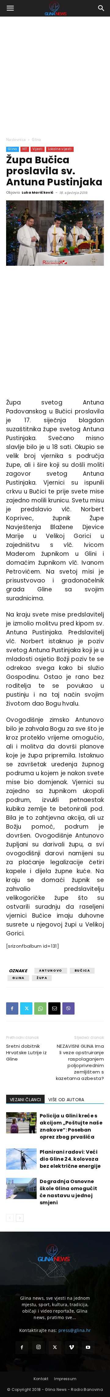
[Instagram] (38, 1347)
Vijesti (37, 149)
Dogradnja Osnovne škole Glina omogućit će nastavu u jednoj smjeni (68, 1192)
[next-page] (20, 1218)
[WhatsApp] (40, 1008)
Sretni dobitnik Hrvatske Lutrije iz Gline (26, 1052)
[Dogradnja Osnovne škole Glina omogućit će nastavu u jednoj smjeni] (21, 1188)
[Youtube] (88, 1347)
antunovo (50, 970)
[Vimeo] (71, 1347)
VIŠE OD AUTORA (66, 1100)
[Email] (54, 1008)
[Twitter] (26, 1008)
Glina (36, 139)
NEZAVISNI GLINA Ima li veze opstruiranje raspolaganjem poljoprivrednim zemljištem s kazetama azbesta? (80, 1062)
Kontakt (41, 1378)
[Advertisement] (55, 75)
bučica (82, 970)
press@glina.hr (74, 1330)
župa (42, 978)
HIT (24, 149)
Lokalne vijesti (60, 149)
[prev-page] (10, 1218)
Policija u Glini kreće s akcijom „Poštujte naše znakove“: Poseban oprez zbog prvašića (71, 1126)
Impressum (65, 1378)
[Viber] (68, 1008)
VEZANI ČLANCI (25, 1100)
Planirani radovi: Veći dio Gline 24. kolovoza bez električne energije (70, 1159)
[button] (10, 8)
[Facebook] (12, 1008)
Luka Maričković (38, 192)
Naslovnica (16, 139)
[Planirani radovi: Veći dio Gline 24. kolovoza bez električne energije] (21, 1159)
